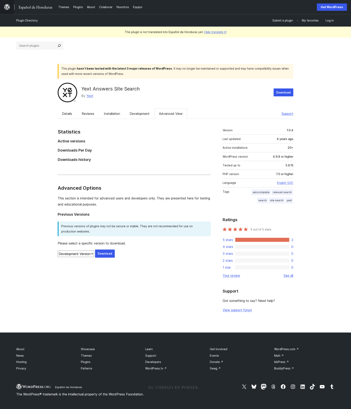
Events (214, 355)
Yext (89, 96)
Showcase (88, 349)
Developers (153, 362)
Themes (86, 355)
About (20, 349)
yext (289, 200)
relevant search (282, 192)
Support (287, 114)
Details (67, 114)
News (20, 355)
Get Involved (218, 349)
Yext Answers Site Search (110, 89)
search (262, 200)
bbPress (281, 362)
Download (283, 92)
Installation (112, 114)
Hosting (21, 362)
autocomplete (261, 192)
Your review (231, 275)
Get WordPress (332, 7)
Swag (215, 368)
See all (288, 275)
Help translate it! (215, 32)
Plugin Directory (27, 20)
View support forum (237, 310)
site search (276, 200)
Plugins (85, 362)
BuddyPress (284, 368)
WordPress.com (286, 349)
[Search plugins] (59, 46)
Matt (279, 355)
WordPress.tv (156, 368)
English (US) (285, 182)
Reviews (88, 114)
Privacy (21, 368)
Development (140, 114)
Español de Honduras (68, 387)
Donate (216, 362)
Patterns (86, 368)
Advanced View (171, 114)
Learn (149, 349)
